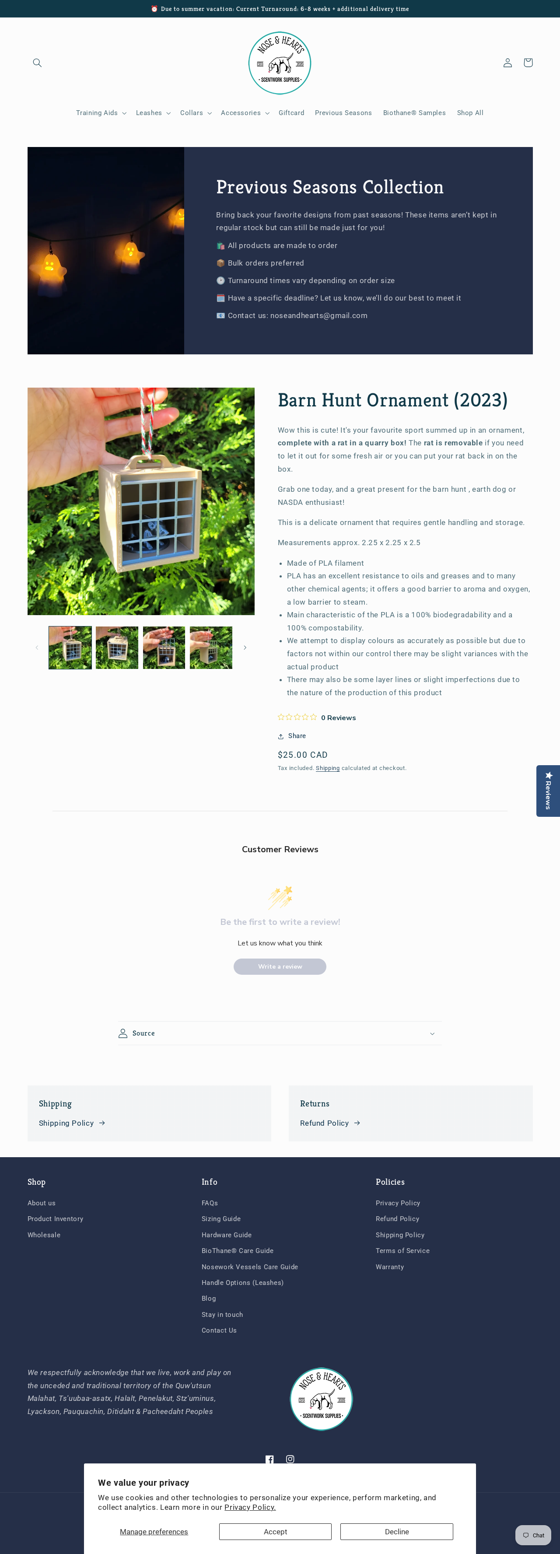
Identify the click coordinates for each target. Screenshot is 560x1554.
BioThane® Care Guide (238, 1251)
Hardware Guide (227, 1235)
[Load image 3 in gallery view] (164, 647)
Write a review (280, 966)
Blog (209, 1298)
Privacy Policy (398, 1203)
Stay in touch (222, 1315)
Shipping (328, 768)
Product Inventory (56, 1219)
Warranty (390, 1267)
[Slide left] (37, 648)
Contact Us (219, 1330)
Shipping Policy (66, 1123)
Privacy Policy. (250, 1507)
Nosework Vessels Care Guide (250, 1267)
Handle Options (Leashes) (243, 1283)
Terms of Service (403, 1251)
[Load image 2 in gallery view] (117, 647)
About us (42, 1203)
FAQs (210, 1203)
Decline (397, 1531)
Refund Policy (324, 1123)
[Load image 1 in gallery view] (70, 647)
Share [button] (297, 736)
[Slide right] (245, 648)
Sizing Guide (221, 1219)
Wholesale (44, 1235)
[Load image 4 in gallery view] (211, 647)
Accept (275, 1531)
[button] (38, 62)
